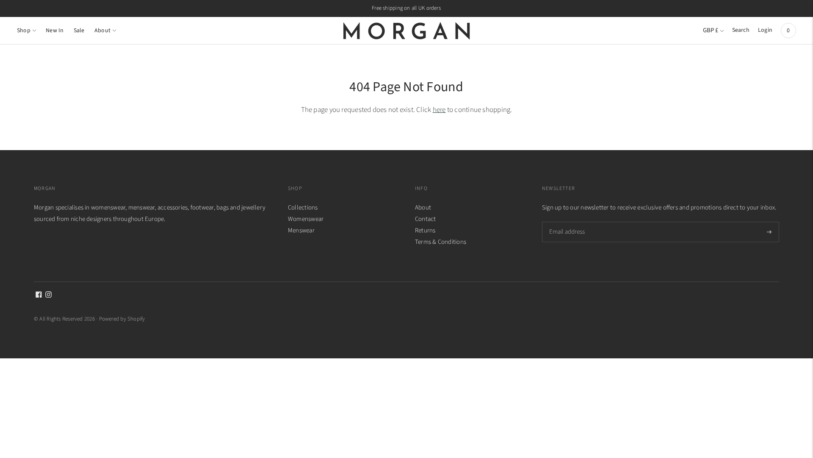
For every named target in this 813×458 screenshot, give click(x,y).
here (439, 110)
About (102, 30)
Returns (425, 230)
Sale (79, 30)
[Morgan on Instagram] (48, 295)
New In (55, 30)
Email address (566, 222)
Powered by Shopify (122, 319)
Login (765, 30)
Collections (303, 207)
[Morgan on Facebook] (39, 295)
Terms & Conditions (440, 241)
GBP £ (710, 30)
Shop (23, 30)
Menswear (301, 230)
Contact (425, 219)
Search (740, 30)
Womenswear (306, 219)
